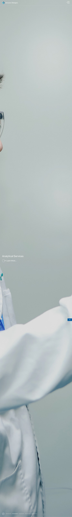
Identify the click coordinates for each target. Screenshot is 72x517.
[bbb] (68, 498)
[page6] (68, 507)
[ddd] (68, 511)
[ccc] (68, 502)
